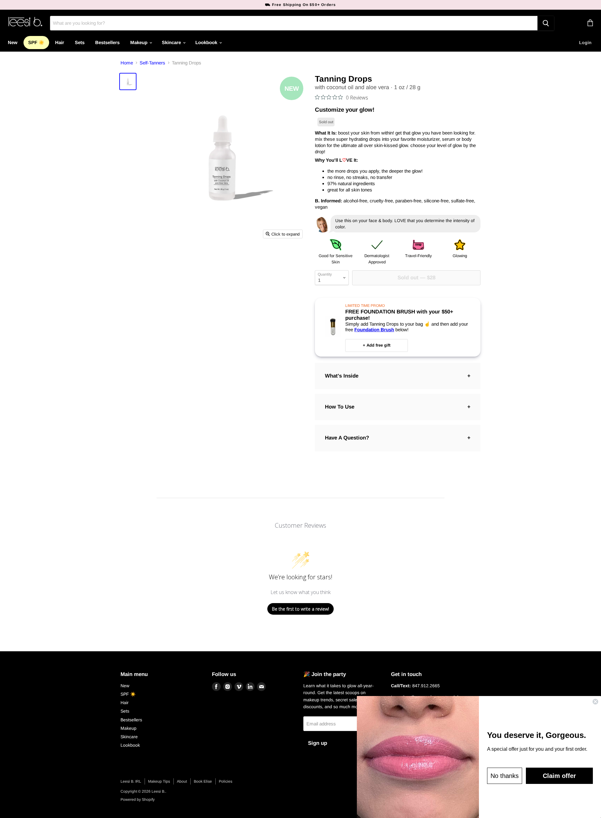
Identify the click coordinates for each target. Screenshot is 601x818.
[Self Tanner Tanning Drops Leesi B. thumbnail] (128, 81)
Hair (59, 42)
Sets (80, 42)
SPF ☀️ (36, 42)
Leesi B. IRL (131, 781)
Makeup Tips (159, 781)
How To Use (339, 407)
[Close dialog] (595, 702)
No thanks (505, 775)
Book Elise (203, 781)
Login (585, 42)
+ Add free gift (376, 345)
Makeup (139, 42)
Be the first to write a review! (300, 609)
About (182, 781)
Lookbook (206, 42)
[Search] (545, 23)
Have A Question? (347, 438)
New (13, 42)
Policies (225, 781)
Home (127, 62)
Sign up (317, 743)
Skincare (172, 42)
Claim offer (559, 775)
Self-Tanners (152, 62)
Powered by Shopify (138, 799)
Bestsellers (107, 42)
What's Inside (341, 376)
